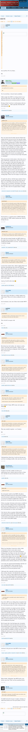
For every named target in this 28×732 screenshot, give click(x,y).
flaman (7, 252)
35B (2, 110)
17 (15, 21)
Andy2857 (3, 247)
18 (17, 21)
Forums (3, 7)
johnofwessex (9, 385)
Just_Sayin (4, 584)
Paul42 (3, 355)
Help (26, 724)
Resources (14, 7)
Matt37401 (7, 110)
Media (8, 7)
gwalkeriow (8, 226)
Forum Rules (25, 726)
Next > (19, 21)
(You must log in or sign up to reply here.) (20, 706)
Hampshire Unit (14, 652)
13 (8, 21)
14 (9, 21)
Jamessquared (8, 355)
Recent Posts (11, 9)
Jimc (7, 332)
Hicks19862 (9, 285)
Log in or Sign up (23, 1)
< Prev (2, 21)
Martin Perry (8, 522)
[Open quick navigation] (26, 16)
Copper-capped (4, 652)
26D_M (7, 247)
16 (13, 21)
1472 (7, 658)
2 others (20, 652)
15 (11, 21)
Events (19, 7)
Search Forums (4, 9)
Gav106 (7, 115)
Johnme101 (4, 522)
